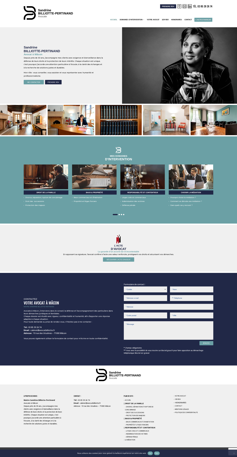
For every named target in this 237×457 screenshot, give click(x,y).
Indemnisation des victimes (133, 201)
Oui (150, 453)
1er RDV (165, 20)
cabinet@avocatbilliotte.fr (43, 330)
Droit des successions (34, 201)
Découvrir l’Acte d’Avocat (118, 260)
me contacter (33, 82)
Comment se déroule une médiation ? (186, 201)
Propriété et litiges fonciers (85, 201)
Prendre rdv (168, 6)
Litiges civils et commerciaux (134, 197)
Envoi (206, 343)
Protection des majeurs (35, 205)
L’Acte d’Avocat (203, 20)
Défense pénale (128, 205)
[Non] (234, 453)
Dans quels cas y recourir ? (181, 205)
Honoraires (176, 20)
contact (188, 20)
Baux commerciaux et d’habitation (88, 197)
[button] (115, 214)
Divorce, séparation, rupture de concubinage (43, 197)
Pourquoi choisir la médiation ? (183, 197)
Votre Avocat (153, 20)
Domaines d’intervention (131, 20)
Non (157, 453)
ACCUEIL (113, 20)
